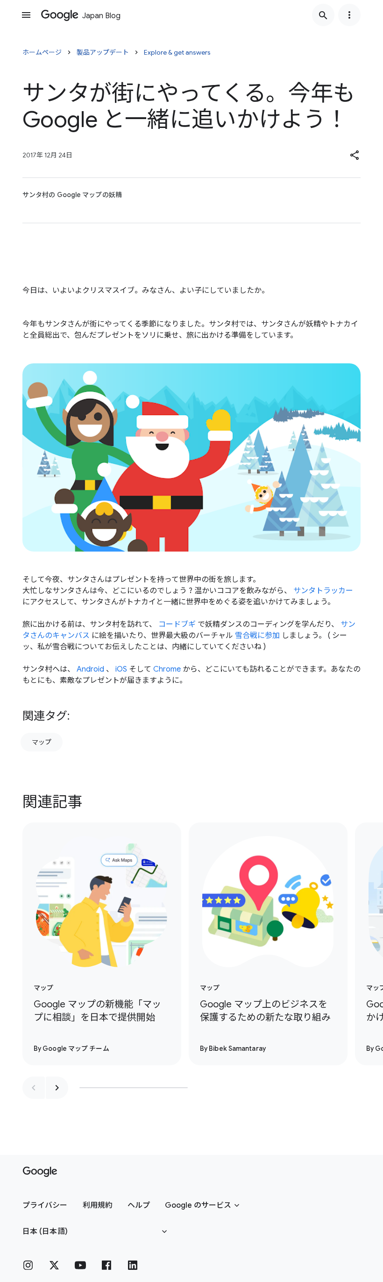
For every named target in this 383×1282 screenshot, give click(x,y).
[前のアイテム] (33, 1088)
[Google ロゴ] (39, 1171)
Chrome (167, 669)
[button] (355, 155)
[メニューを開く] (26, 15)
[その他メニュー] (349, 15)
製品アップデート (103, 52)
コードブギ (177, 624)
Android (90, 669)
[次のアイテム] (57, 1088)
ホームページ (42, 52)
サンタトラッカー (323, 590)
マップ (41, 742)
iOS (121, 669)
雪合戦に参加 (257, 635)
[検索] (323, 15)
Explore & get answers (177, 52)
